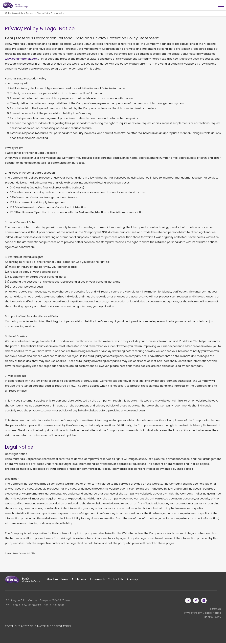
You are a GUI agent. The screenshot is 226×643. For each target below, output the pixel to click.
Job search (97, 579)
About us (52, 579)
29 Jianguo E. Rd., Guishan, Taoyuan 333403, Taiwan (38, 600)
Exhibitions (79, 579)
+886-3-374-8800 (23, 605)
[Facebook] (196, 600)
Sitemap (132, 579)
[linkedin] (188, 600)
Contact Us (115, 579)
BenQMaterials (15, 13)
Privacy (29, 13)
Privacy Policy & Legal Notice (202, 613)
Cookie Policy (212, 617)
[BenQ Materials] (22, 579)
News (64, 579)
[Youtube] (204, 600)
